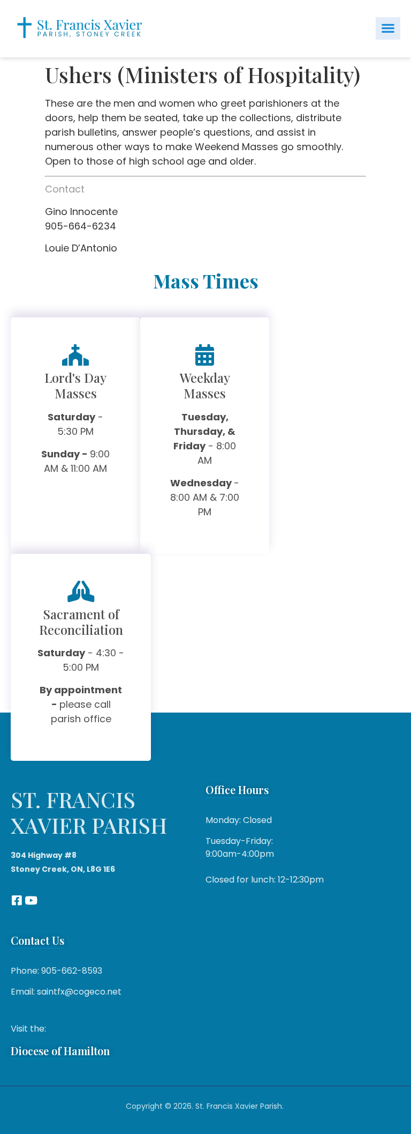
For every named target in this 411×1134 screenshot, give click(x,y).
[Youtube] (30, 900)
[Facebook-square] (16, 900)
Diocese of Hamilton (60, 1050)
